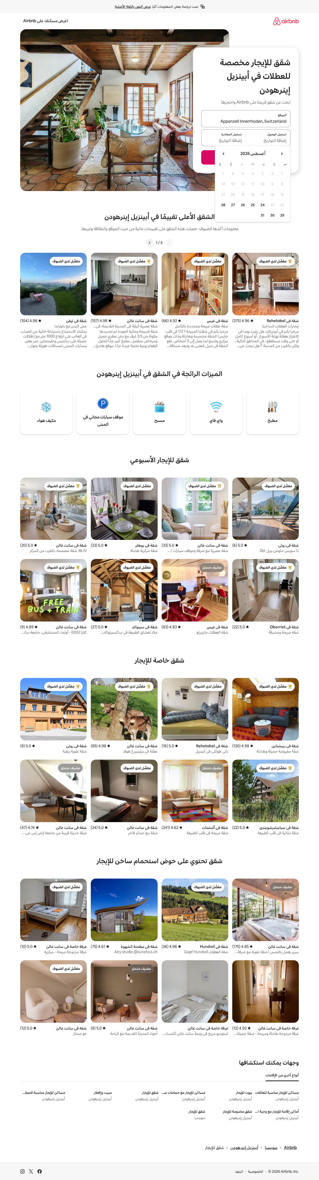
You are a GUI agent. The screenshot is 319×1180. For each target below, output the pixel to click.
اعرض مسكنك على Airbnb (45, 20)
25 (253, 205)
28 (223, 205)
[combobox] (245, 122)
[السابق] (169, 243)
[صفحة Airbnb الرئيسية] (286, 21)
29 (282, 215)
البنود (239, 1171)
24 (262, 205)
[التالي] (150, 243)
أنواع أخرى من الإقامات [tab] (282, 1075)
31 (262, 215)
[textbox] (268, 141)
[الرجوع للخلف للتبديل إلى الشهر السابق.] (281, 153)
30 (272, 215)
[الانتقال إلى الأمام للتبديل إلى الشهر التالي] (223, 153)
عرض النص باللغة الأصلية (133, 6)
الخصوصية (255, 1171)
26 (243, 205)
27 (233, 205)
